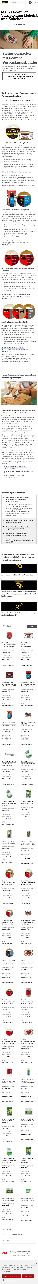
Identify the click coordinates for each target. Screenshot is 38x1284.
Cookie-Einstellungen (23, 1253)
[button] (9, 1280)
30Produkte (20, 25)
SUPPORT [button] (6, 1240)
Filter (32, 626)
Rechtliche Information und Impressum (20, 1251)
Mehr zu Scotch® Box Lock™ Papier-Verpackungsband (18, 186)
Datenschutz (13, 1253)
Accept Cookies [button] (28, 1276)
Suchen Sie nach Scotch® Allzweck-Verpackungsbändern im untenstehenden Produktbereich (14, 349)
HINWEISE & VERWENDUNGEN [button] (14, 1235)
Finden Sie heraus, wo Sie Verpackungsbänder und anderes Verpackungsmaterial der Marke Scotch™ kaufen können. (18, 594)
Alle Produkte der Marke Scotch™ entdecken (17, 575)
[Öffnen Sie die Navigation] (35, 2)
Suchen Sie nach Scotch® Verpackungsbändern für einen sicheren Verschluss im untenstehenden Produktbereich (17, 296)
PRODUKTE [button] (6, 1229)
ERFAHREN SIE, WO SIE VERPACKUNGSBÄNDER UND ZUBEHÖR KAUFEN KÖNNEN (19, 76)
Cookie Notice (7, 1272)
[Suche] (30, 2)
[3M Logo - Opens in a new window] (5, 2)
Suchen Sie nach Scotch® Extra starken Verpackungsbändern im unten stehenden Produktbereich (14, 242)
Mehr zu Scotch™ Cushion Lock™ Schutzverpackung (14, 476)
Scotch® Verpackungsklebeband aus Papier (13, 357)
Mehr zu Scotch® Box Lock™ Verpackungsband (16, 172)
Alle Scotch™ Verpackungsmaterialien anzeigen (16, 100)
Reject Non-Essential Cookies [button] (12, 1276)
